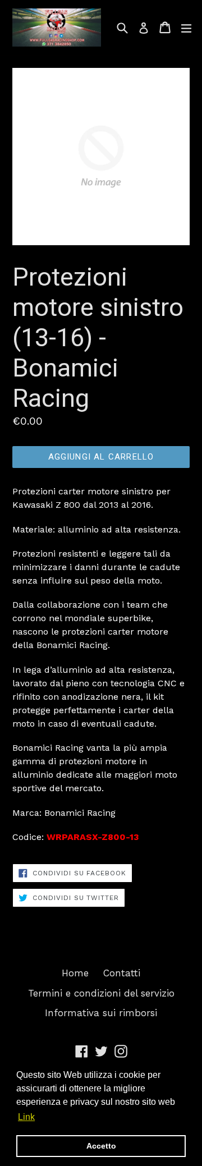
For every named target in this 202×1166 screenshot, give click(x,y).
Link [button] (26, 1117)
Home (75, 973)
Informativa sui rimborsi (101, 1012)
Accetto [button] (101, 1145)
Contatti (121, 973)
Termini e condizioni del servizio (101, 993)
